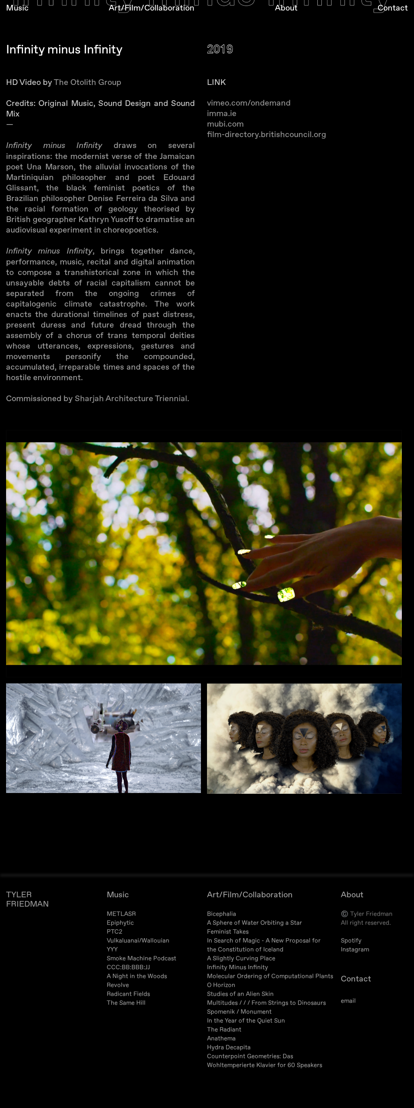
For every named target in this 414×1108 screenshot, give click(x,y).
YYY (112, 950)
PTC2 (115, 932)
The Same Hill (126, 1003)
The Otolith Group (87, 82)
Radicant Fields (128, 994)
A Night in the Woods (137, 976)
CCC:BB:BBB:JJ (128, 967)
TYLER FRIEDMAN (27, 899)
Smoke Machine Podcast (141, 958)
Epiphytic (120, 923)
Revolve (118, 985)
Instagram (355, 950)
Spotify (351, 941)
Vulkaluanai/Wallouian (138, 941)
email (348, 1001)
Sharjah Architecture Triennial (131, 398)
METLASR (121, 914)
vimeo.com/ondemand (249, 103)
